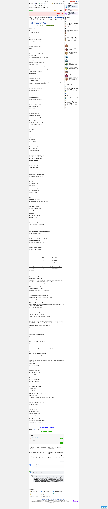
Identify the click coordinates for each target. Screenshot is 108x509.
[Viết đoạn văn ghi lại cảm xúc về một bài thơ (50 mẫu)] (65, 26)
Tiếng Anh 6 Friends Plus (46, 496)
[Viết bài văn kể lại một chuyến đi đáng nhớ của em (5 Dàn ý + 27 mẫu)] (65, 28)
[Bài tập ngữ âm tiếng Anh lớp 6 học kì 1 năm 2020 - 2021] (65, 107)
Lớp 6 (35, 5)
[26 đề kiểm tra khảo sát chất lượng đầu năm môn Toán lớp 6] (65, 24)
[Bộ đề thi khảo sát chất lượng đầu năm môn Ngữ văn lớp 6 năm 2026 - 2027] (65, 35)
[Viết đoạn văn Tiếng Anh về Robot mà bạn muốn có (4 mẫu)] (65, 102)
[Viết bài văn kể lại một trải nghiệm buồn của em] (65, 31)
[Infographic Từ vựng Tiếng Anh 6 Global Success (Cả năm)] (65, 88)
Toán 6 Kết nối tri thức (34, 491)
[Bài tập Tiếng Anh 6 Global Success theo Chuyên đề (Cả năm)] (65, 93)
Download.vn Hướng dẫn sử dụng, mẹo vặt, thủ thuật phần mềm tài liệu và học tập (33, 1)
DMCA (65, 499)
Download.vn (29, 5)
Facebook (60, 499)
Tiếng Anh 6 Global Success (41, 5)
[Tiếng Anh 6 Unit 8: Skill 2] (65, 95)
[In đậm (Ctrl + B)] (35, 464)
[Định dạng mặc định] (38, 464)
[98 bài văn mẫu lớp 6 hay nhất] (65, 33)
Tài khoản (43, 499)
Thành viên (72, 1)
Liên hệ (58, 499)
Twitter (63, 499)
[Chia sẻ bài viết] (63, 10)
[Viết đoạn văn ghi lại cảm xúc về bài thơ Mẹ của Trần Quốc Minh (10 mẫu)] (65, 40)
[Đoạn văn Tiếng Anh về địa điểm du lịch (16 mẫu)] (65, 98)
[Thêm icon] (33, 464)
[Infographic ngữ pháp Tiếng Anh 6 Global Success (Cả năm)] (65, 91)
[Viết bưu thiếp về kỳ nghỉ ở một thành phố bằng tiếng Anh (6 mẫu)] (65, 100)
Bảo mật (55, 499)
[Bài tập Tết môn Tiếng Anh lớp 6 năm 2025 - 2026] (65, 105)
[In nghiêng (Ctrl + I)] (36, 464)
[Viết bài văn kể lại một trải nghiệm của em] (65, 19)
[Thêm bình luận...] (48, 466)
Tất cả (32, 3)
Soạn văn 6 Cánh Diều (46, 491)
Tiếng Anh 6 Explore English (58, 491)
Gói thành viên (46, 499)
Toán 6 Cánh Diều (33, 494)
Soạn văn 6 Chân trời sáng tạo (35, 496)
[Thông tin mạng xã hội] (75, 502)
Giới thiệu (49, 499)
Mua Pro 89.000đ (60, 13)
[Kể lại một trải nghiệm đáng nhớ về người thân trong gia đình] (65, 21)
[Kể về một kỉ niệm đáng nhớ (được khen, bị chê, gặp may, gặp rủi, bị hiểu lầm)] (65, 38)
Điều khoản (52, 499)
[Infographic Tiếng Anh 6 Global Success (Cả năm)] (65, 86)
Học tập (33, 5)
